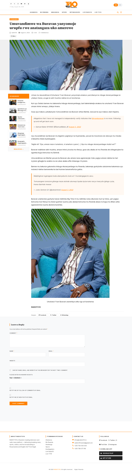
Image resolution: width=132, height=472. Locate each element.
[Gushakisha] (117, 12)
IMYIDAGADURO (75, 12)
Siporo (48, 447)
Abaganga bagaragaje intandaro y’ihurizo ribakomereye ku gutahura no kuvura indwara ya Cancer (22, 134)
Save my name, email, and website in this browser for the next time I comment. (40, 370)
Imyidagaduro (50, 449)
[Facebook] (11, 3)
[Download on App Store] (28, 3)
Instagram (113, 444)
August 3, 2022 (75, 127)
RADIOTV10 (57, 469)
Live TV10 (49, 454)
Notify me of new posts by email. (21, 397)
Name (12, 351)
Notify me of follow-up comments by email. (25, 390)
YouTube (104, 444)
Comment (13, 333)
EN (120, 5)
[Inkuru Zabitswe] (121, 12)
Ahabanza (49, 440)
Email (51, 351)
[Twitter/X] (14, 3)
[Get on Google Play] (24, 3)
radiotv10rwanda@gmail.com (83, 443)
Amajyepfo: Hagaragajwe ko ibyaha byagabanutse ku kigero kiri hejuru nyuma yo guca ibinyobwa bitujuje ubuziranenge (22, 142)
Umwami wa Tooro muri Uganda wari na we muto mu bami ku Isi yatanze (22, 126)
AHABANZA (33, 12)
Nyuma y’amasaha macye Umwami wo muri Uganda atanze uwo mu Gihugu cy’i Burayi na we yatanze (23, 117)
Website (12, 360)
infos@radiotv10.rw (80, 440)
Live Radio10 (50, 451)
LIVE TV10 (98, 12)
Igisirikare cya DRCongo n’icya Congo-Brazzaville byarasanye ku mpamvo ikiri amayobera (23, 109)
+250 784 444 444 (80, 445)
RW (116, 5)
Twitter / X (113, 440)
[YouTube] (21, 3)
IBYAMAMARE (14, 19)
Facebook (43, 315)
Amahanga (49, 444)
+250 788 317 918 (80, 448)
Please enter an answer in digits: (21, 374)
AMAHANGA (55, 12)
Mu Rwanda (49, 442)
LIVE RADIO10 (87, 12)
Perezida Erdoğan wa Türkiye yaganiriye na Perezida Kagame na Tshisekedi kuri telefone (22, 101)
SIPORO (64, 12)
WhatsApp (65, 315)
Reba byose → (18, 149)
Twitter (54, 315)
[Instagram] (18, 3)
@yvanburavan (98, 118)
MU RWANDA (44, 12)
